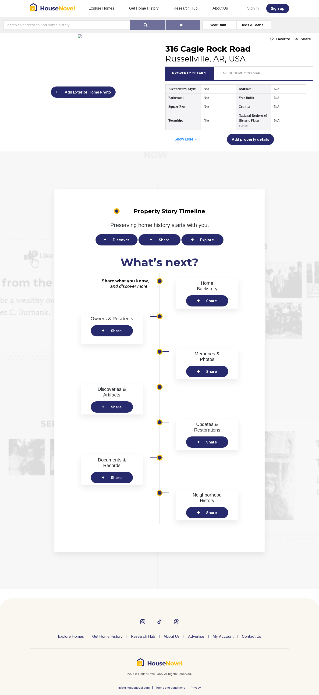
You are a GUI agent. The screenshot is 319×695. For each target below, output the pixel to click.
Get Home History (144, 8)
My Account (223, 636)
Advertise (196, 636)
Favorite (283, 39)
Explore (207, 240)
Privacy (196, 687)
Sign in (253, 8)
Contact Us (251, 636)
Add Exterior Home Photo (88, 92)
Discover (121, 240)
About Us (220, 8)
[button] (301, 39)
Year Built (218, 25)
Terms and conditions (170, 687)
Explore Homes (101, 8)
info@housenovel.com (134, 687)
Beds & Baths (252, 25)
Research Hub (186, 8)
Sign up (277, 8)
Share (164, 240)
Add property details (250, 139)
